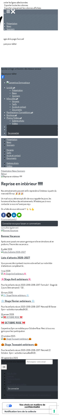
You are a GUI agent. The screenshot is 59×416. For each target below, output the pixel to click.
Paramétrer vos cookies (16, 384)
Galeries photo (18, 120)
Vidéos (15, 123)
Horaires (15, 101)
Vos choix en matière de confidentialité (32, 405)
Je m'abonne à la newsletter (13, 361)
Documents (17, 109)
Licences (10, 376)
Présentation (12, 23)
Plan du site (11, 373)
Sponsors (10, 29)
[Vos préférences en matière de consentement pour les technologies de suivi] (54, 411)
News (9, 26)
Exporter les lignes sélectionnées (14, 2)
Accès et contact (19, 106)
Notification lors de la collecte (20, 411)
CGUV (9, 381)
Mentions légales (13, 378)
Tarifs (14, 104)
